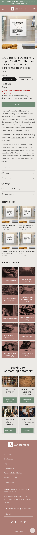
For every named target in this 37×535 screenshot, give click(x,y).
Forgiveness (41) (10, 280)
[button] (2, 8)
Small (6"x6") (25, 79)
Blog (5, 464)
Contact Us (8, 459)
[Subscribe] (30, 514)
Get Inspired (9, 430)
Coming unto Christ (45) (27, 280)
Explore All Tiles (27, 400)
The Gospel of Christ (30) (10, 336)
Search (27, 430)
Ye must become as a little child (26, 226)
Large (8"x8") (9, 79)
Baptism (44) (27, 336)
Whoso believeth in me (27, 252)
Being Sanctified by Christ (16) (10, 299)
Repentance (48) (10, 318)
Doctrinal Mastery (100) (27, 354)
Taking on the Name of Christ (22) (27, 299)
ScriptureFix (20, 531)
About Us (7, 454)
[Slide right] (23, 54)
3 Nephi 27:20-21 (18, 137)
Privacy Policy (9, 482)
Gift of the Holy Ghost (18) (9, 354)
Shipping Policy (10, 468)
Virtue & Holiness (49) (27, 318)
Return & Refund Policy (13, 473)
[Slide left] (14, 54)
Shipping (4, 87)
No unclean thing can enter (8, 226)
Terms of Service (10, 478)
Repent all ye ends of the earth (9, 252)
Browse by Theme (10, 400)
